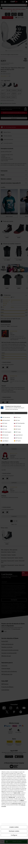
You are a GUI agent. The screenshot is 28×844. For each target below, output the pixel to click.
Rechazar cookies (14, 831)
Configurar (14, 835)
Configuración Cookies (16, 803)
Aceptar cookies (14, 827)
